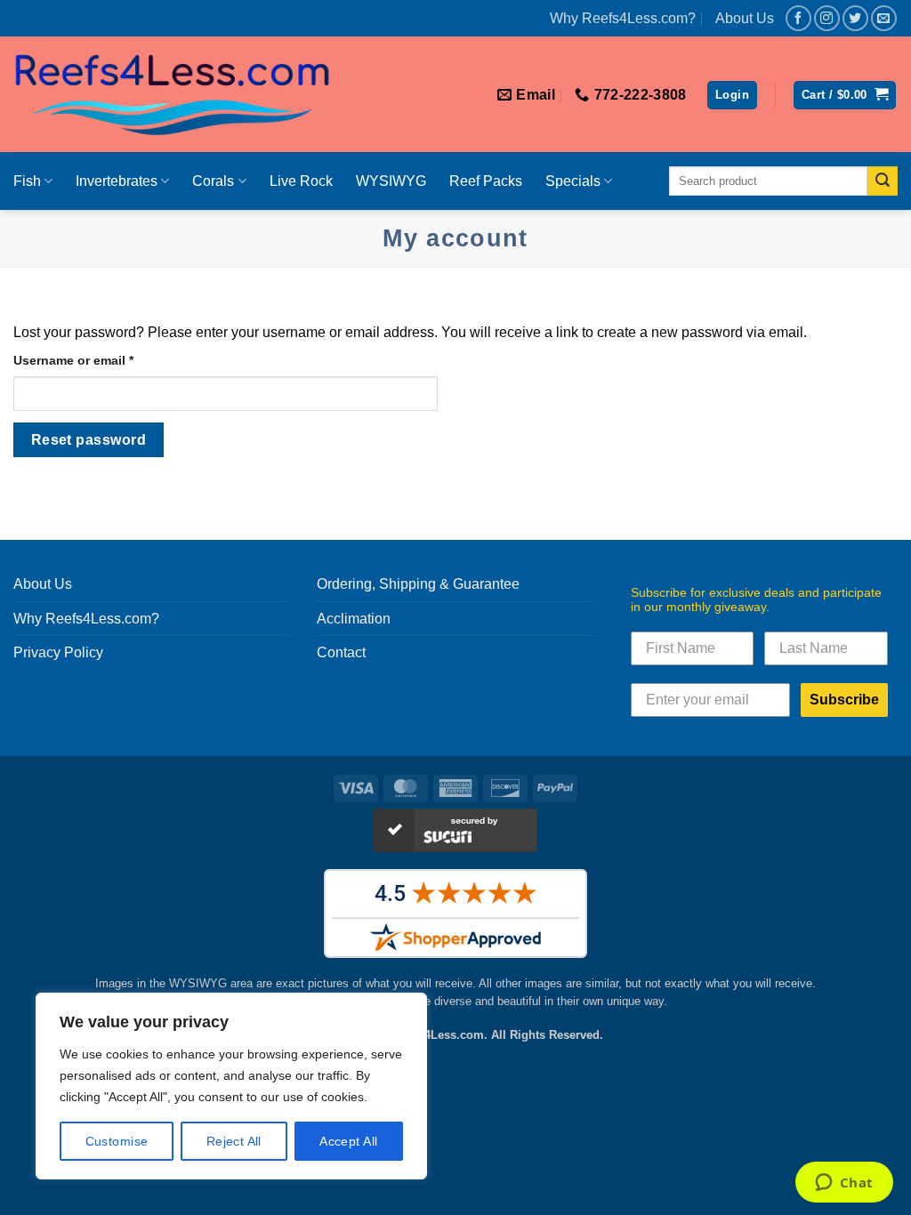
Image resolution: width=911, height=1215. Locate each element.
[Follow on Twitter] (855, 18)
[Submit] (882, 181)
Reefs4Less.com (439, 1035)
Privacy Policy (58, 652)
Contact (341, 652)
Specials (573, 181)
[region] (231, 1086)
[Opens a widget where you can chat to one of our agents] (843, 1184)
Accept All (348, 1141)
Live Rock (301, 181)
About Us (744, 18)
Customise (117, 1141)
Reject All (234, 1141)
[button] (845, 95)
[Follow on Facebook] (798, 18)
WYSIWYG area (211, 983)
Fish (27, 181)
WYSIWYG (391, 181)
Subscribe (844, 699)
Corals (213, 181)
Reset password (89, 439)
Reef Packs (485, 181)
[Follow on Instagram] (827, 18)
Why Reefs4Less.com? (623, 18)
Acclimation (354, 618)
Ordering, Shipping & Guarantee (418, 583)
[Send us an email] (884, 18)
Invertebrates (116, 181)
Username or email (100, 359)
